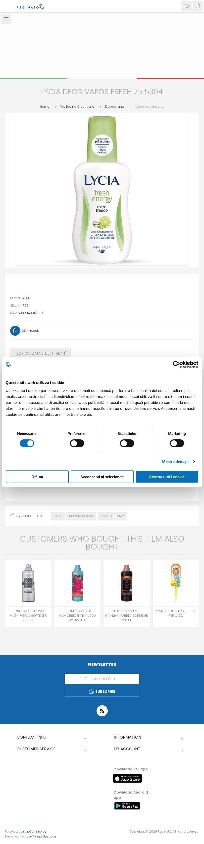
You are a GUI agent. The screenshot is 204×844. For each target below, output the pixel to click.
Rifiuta (37, 476)
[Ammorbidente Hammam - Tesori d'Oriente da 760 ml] (126, 583)
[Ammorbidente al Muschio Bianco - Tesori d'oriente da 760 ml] (28, 583)
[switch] (77, 443)
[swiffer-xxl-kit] (176, 583)
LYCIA (25, 298)
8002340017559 (81, 516)
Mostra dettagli (175, 462)
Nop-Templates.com (40, 836)
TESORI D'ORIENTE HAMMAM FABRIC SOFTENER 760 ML (126, 615)
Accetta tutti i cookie (167, 476)
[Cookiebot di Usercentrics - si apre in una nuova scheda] (176, 364)
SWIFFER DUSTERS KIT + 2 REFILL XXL (175, 613)
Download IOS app (131, 769)
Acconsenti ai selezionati (102, 476)
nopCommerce (34, 831)
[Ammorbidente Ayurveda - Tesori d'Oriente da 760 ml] (77, 583)
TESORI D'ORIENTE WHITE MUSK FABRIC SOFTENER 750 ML (28, 615)
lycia (57, 516)
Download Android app (131, 795)
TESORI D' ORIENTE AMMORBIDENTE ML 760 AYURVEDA (77, 615)
